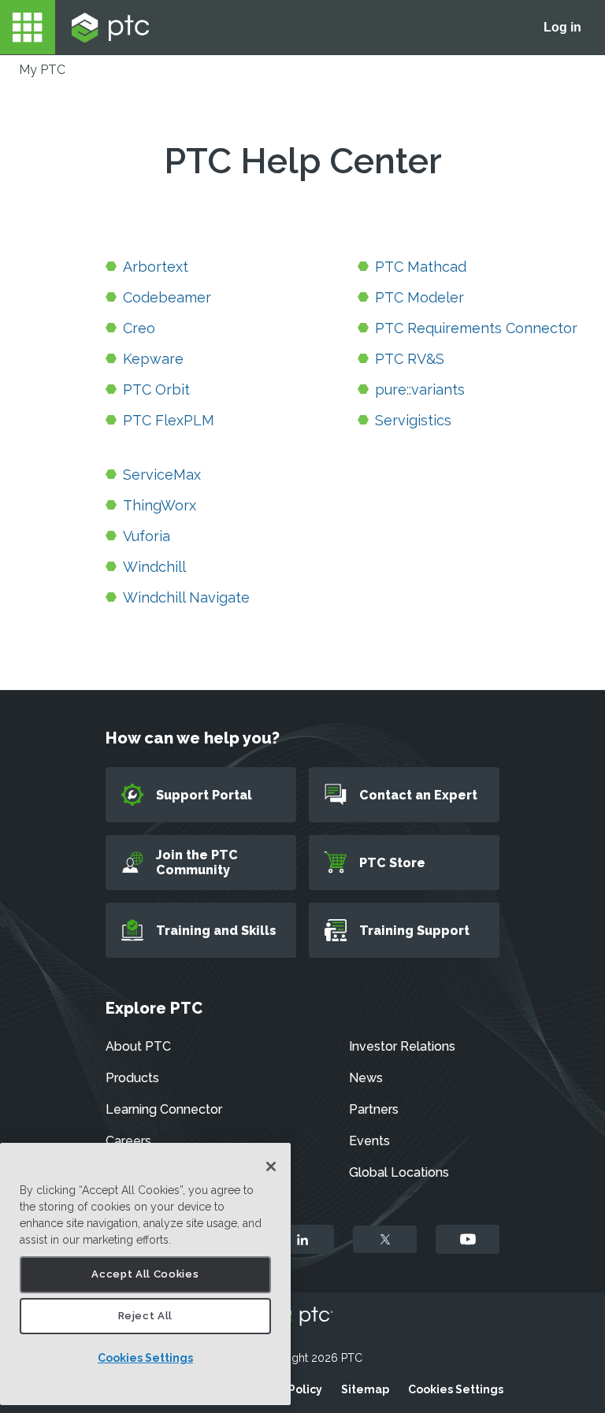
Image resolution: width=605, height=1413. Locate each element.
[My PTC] (110, 27)
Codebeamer (167, 297)
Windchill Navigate (186, 597)
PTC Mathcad (420, 266)
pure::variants (420, 389)
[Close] (271, 1166)
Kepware (153, 358)
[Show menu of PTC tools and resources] (27, 27)
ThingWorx (159, 505)
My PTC (42, 69)
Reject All (145, 1316)
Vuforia (146, 536)
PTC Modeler (419, 297)
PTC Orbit (156, 389)
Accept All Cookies (145, 1274)
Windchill (154, 566)
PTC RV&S (409, 358)
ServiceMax (162, 474)
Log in (562, 27)
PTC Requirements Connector (476, 328)
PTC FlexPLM (168, 420)
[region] (145, 1274)
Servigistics (413, 420)
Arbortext (155, 266)
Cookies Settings (145, 1358)
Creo (139, 328)
